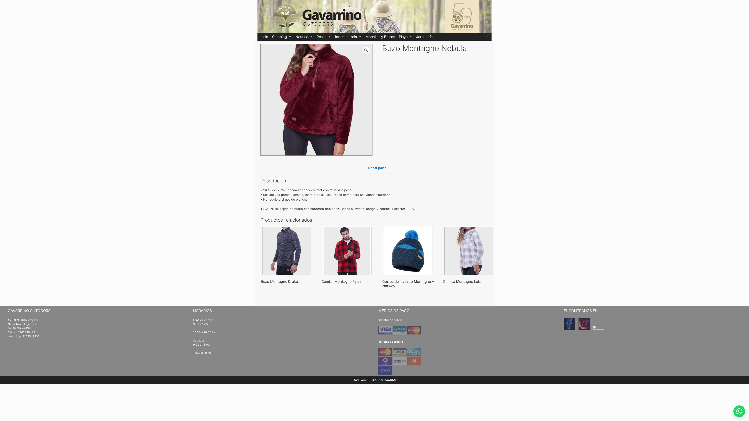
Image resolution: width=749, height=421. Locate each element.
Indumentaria (346, 37)
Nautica (302, 37)
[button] (366, 50)
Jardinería (424, 37)
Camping (279, 37)
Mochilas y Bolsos (380, 37)
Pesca (322, 37)
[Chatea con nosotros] (739, 411)
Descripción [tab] (377, 168)
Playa (403, 37)
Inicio (263, 37)
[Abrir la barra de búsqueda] (489, 36)
